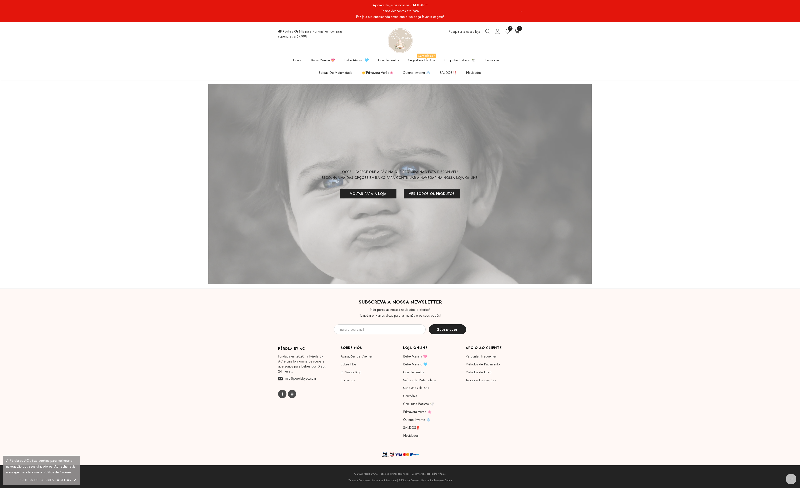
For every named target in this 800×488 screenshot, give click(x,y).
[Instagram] (292, 394)
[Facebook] (282, 394)
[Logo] (400, 40)
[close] (520, 11)
